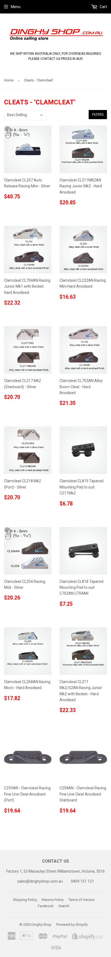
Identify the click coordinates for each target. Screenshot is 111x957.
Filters (97, 114)
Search (63, 906)
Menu (15, 7)
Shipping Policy (25, 900)
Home (8, 80)
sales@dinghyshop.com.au (40, 881)
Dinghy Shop (41, 924)
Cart (103, 7)
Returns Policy (53, 900)
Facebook (46, 906)
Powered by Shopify (72, 924)
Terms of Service (81, 900)
